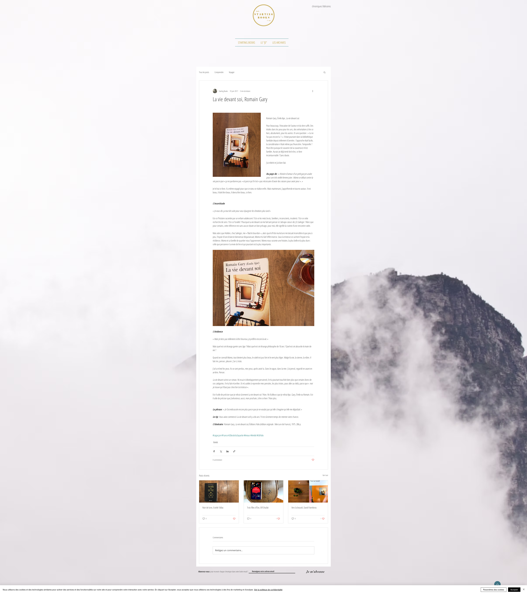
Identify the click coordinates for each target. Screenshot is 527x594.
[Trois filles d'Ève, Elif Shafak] (263, 491)
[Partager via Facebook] (214, 451)
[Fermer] (523, 589)
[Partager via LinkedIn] (227, 451)
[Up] (497, 584)
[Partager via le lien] (234, 451)
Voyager (231, 72)
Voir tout (325, 475)
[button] (324, 72)
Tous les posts (204, 72)
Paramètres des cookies (493, 589)
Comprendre (219, 72)
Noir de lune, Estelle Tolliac (213, 507)
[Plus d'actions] (312, 91)
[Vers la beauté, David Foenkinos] (308, 491)
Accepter (514, 589)
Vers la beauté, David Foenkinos (304, 507)
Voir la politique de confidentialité (268, 589)
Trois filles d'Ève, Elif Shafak (257, 507)
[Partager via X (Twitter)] (220, 451)
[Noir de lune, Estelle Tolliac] (219, 491)
